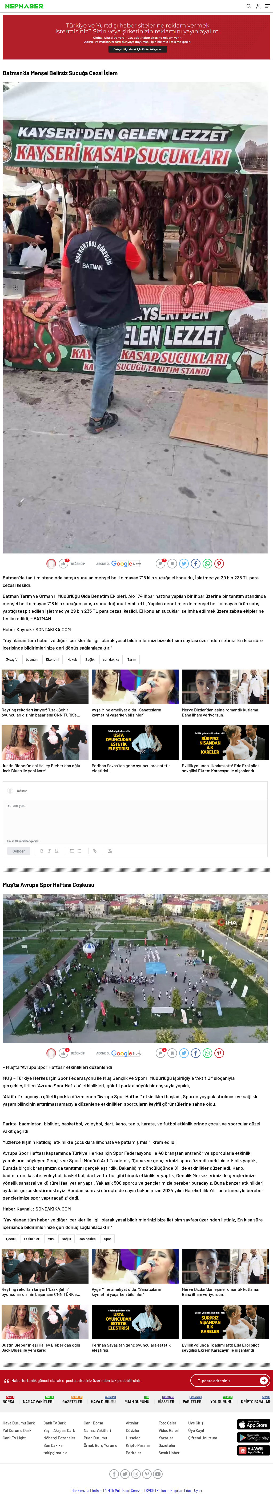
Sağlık (90, 659)
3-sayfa (12, 659)
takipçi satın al (56, 1452)
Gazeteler (72, 1400)
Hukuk (72, 659)
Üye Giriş (195, 1422)
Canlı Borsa (93, 1422)
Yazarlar (166, 1437)
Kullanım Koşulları (169, 1490)
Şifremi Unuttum (202, 1437)
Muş (51, 1239)
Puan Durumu (137, 1400)
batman (32, 659)
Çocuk (11, 1239)
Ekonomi (52, 659)
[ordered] (72, 851)
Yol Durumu (221, 1400)
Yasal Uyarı (194, 1490)
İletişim (96, 1490)
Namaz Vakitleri (38, 1400)
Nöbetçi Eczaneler (59, 1437)
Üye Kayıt (196, 1430)
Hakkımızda (80, 1490)
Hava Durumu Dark (19, 1422)
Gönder (19, 851)
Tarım (131, 659)
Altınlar (132, 1422)
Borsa (8, 1400)
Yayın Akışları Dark (59, 1430)
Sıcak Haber (169, 1452)
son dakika (111, 659)
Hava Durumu (103, 1400)
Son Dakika (53, 1445)
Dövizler (133, 1430)
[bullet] (79, 851)
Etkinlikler (31, 1239)
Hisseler (166, 1400)
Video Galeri (169, 1430)
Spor (107, 1239)
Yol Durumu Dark (17, 1430)
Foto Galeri (168, 1422)
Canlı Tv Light (14, 1437)
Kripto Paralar (255, 1400)
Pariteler (192, 1400)
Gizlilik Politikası (117, 1490)
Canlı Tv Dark (54, 1422)
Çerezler (137, 1490)
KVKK (150, 1490)
